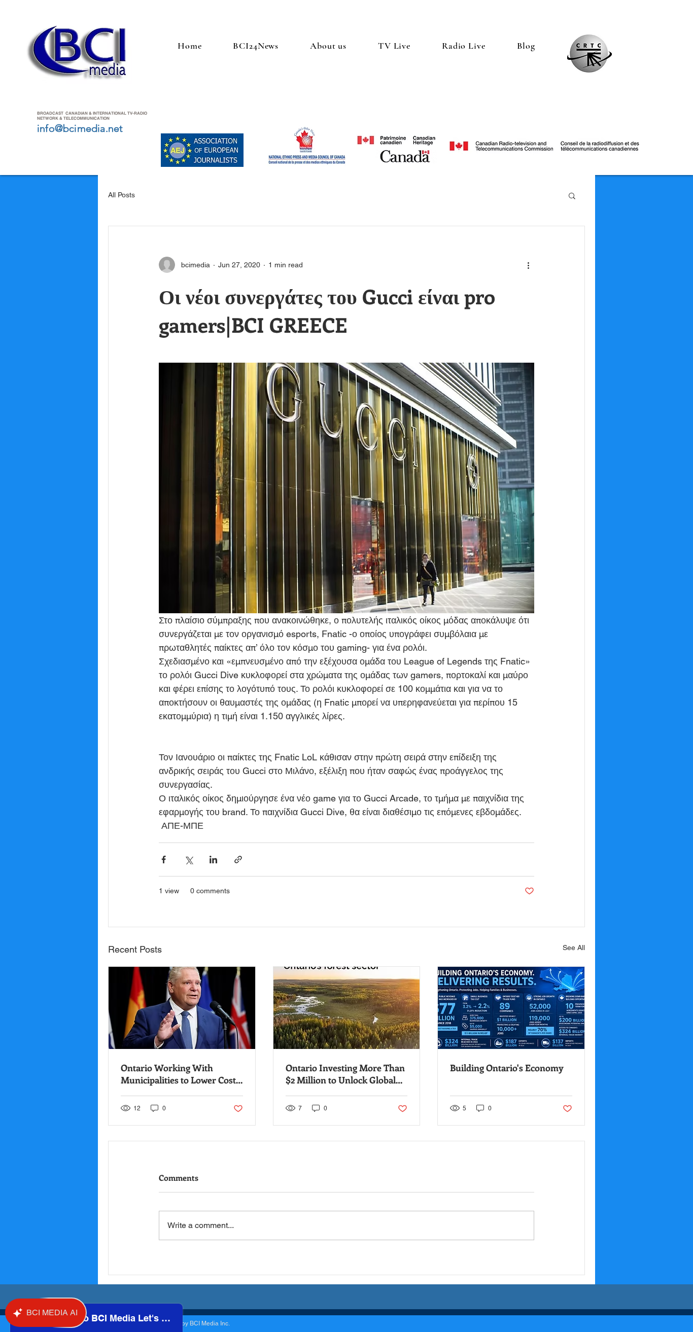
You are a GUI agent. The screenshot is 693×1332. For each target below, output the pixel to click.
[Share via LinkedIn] (213, 859)
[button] (572, 195)
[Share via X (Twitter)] (188, 859)
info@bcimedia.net (80, 128)
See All (574, 947)
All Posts (121, 195)
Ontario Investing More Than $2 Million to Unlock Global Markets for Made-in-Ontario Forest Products (345, 1074)
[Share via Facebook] (163, 859)
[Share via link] (238, 859)
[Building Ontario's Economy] (511, 1008)
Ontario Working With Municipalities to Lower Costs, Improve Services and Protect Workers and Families (181, 1074)
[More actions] (528, 265)
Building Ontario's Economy (507, 1068)
